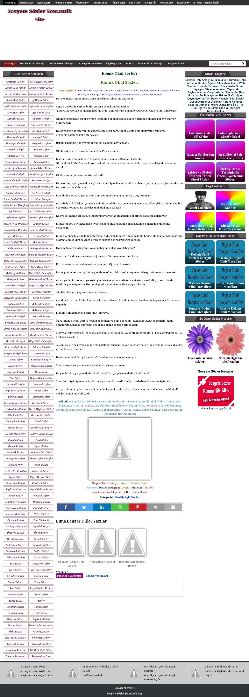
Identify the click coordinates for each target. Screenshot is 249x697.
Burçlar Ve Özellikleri (15, 353)
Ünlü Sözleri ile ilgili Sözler (200, 135)
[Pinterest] (137, 507)
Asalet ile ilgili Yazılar (15, 199)
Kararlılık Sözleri (15, 483)
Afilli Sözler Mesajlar (15, 106)
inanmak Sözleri (15, 452)
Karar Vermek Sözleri (41, 477)
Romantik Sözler (63, 2)
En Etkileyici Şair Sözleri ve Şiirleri (230, 156)
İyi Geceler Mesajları (15, 471)
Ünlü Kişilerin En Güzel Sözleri (230, 135)
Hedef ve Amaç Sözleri (41, 433)
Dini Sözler (16, 378)
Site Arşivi (134, 2)
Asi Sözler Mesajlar (41, 199)
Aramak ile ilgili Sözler (15, 180)
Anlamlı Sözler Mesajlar (32, 63)
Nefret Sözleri (41, 514)
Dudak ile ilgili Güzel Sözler (221, 666)
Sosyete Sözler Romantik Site (39, 15)
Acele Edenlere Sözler (41, 81)
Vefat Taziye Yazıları (15, 637)
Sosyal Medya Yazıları (41, 588)
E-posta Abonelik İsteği (206, 2)
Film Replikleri (16, 415)
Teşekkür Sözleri (41, 619)
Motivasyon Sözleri (15, 508)
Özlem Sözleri (41, 532)
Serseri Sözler (41, 557)
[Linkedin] (102, 507)
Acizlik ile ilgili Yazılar (41, 87)
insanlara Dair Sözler (41, 452)
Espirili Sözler (15, 396)
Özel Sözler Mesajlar (16, 526)
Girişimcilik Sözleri (41, 415)
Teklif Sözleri (41, 613)
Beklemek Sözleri (16, 310)
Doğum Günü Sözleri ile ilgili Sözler (200, 257)
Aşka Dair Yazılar (15, 217)
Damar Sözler (15, 365)
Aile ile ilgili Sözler (41, 124)
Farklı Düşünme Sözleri (41, 409)
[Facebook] (66, 507)
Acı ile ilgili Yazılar (15, 87)
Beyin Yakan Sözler (15, 335)
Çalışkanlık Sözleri (41, 359)
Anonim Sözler (41, 162)
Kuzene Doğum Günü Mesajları (230, 310)
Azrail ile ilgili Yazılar (15, 242)
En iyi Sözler (41, 390)
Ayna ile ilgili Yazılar (41, 230)
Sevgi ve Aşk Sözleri (41, 569)
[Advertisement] (174, 32)
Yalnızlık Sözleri (15, 644)
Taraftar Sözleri (15, 606)
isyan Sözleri (41, 464)
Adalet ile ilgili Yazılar (41, 94)
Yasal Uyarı (183, 2)
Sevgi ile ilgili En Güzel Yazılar (230, 360)
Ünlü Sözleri (15, 631)
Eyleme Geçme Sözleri (15, 403)
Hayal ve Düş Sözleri (41, 427)
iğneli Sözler (41, 440)
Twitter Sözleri (15, 625)
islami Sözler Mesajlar (41, 458)
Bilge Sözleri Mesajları (41, 341)
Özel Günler (82, 2)
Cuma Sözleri (16, 359)
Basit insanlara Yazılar (41, 279)
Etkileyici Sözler (41, 396)
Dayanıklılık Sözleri (41, 365)
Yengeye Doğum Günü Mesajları (200, 310)
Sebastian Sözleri (15, 557)
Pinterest (137, 487)
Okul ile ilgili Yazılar (127, 497)
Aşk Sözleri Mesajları (41, 211)
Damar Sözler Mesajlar (151, 63)
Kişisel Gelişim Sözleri (41, 489)
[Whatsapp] (120, 507)
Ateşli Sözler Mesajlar (15, 230)
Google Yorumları (97, 575)
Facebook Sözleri (41, 403)
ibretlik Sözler (15, 440)
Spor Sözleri (41, 594)
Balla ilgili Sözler (15, 273)
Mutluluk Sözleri (41, 508)
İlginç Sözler (41, 446)
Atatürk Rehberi (200, 208)
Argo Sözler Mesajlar (15, 186)
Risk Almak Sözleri (15, 545)
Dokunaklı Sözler (15, 384)
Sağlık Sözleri (41, 551)
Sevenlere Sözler (41, 563)
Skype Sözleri (41, 582)
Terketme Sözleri (15, 619)
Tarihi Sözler (41, 606)
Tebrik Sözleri (15, 613)
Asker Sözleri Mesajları (62, 63)
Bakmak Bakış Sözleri (41, 261)
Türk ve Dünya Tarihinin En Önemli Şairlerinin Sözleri (230, 174)
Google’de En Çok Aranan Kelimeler (200, 227)
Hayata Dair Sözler (15, 433)
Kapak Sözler (16, 477)
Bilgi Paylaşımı (114, 63)
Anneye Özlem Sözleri (34, 666)
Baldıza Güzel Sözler (16, 267)
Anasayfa (10, 2)
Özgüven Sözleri (15, 532)
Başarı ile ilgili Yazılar (41, 285)
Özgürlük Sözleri (41, 526)
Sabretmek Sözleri (15, 551)
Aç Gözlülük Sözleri (15, 94)
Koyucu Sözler (41, 495)
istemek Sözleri (16, 464)
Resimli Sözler (41, 539)
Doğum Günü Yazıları (41, 378)
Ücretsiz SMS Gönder (230, 206)
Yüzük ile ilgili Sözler (41, 650)
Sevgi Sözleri (16, 569)
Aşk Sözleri (43, 2)
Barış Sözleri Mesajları (41, 273)
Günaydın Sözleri (15, 421)
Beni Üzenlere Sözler (41, 322)
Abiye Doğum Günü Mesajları (230, 285)
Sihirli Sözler (41, 575)
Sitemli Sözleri (15, 582)
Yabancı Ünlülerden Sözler (200, 156)
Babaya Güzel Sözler (41, 248)
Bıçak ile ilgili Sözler (41, 335)
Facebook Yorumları (69, 575)
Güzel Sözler (26, 2)
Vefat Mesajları (41, 631)
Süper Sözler (15, 600)
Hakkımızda (166, 2)
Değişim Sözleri (15, 372)
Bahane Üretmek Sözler (41, 254)
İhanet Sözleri (15, 446)
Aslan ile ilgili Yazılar (41, 205)
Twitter (102, 487)
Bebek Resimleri (41, 297)
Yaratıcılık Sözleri (41, 644)
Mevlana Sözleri (41, 501)
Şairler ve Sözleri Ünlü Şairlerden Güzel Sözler (200, 175)
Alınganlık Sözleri (41, 143)
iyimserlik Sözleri (41, 471)
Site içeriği (150, 2)
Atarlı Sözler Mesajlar (41, 217)
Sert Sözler (15, 563)
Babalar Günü (15, 248)
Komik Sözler (16, 495)
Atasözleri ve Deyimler (15, 223)
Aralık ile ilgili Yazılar (41, 174)
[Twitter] (84, 507)
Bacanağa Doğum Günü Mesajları (230, 259)
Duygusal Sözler (41, 384)
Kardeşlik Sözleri (41, 483)
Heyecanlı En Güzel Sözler (200, 360)
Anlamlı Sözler (101, 2)
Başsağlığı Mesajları (16, 291)
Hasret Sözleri (15, 427)
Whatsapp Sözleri (41, 637)
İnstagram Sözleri (15, 458)
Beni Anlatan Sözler (15, 322)
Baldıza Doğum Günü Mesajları (200, 285)
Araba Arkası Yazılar (41, 168)
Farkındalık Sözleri (15, 409)
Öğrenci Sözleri (15, 520)
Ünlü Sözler (118, 2)
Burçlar (130, 63)
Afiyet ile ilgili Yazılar (41, 106)
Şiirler (41, 600)
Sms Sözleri (16, 588)
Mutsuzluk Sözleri (15, 514)
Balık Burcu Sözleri (41, 267)
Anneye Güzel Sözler (90, 63)
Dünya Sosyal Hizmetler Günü (230, 227)
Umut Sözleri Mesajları (41, 625)
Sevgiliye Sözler (15, 575)
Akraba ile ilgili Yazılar (15, 131)
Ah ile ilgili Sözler (15, 124)
